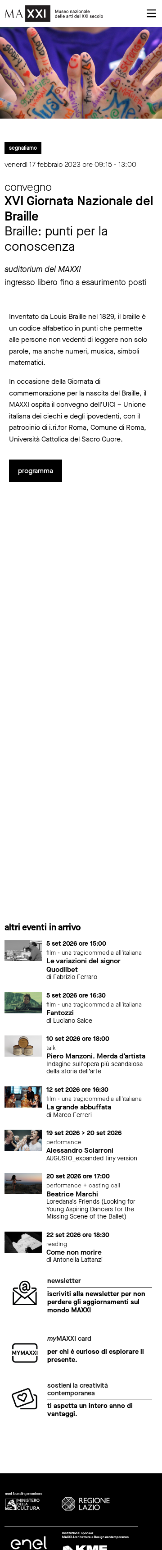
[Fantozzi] (23, 1002)
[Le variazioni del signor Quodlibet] (23, 950)
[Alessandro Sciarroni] (23, 1140)
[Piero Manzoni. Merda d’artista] (23, 1045)
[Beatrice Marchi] (23, 1183)
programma (35, 470)
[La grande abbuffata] (23, 1096)
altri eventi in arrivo (42, 927)
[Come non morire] (23, 1241)
